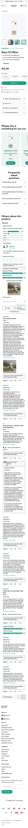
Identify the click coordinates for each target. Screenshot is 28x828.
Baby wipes (4, 760)
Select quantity (4, 73)
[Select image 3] (17, 42)
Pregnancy (4, 754)
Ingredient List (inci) (6, 743)
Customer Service (6, 767)
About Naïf (4, 725)
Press (2, 771)
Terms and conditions (5, 822)
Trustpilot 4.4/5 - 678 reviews (14, 800)
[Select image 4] (23, 42)
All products (5, 11)
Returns (3, 769)
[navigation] (2, 6)
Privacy (3, 825)
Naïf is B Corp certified (7, 730)
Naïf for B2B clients (6, 773)
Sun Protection (5, 756)
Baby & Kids (4, 751)
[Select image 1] (4, 42)
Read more (6, 63)
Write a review (20, 48)
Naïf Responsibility (6, 727)
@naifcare (7, 715)
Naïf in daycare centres (7, 738)
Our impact (4, 732)
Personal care (5, 749)
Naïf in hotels (5, 736)
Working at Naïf (5, 740)
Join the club (6, 791)
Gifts (2, 758)
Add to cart (14, 83)
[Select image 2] (11, 42)
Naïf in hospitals (5, 734)
